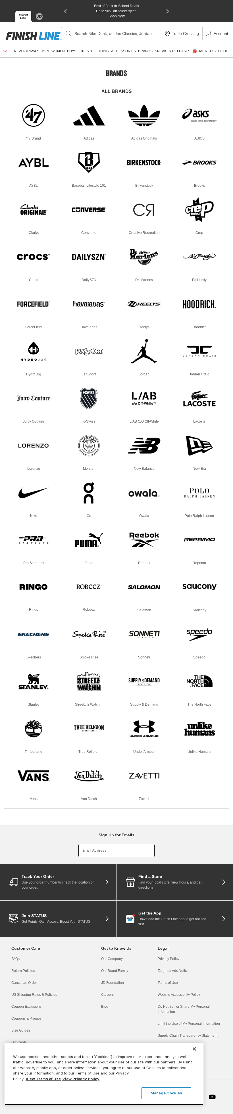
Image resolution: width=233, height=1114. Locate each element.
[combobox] (111, 33)
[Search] (69, 33)
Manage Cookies (166, 1093)
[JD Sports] (39, 16)
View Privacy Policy (80, 1078)
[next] (167, 11)
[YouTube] (212, 1097)
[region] (104, 1074)
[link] (33, 36)
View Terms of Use (43, 1078)
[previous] (65, 11)
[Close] (194, 1049)
